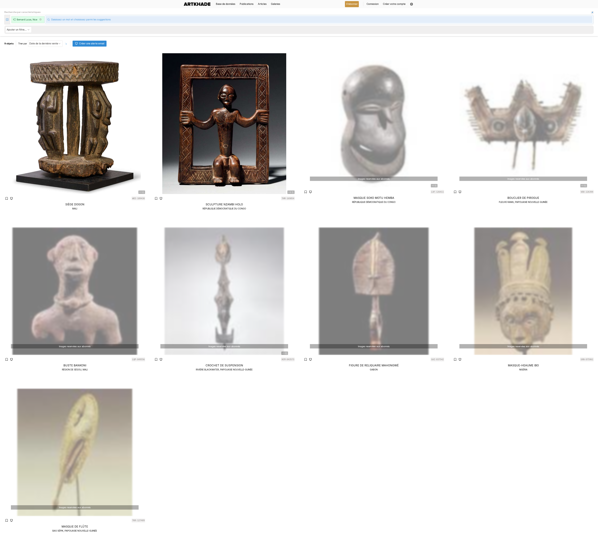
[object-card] (74, 131)
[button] (411, 4)
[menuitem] (198, 4)
